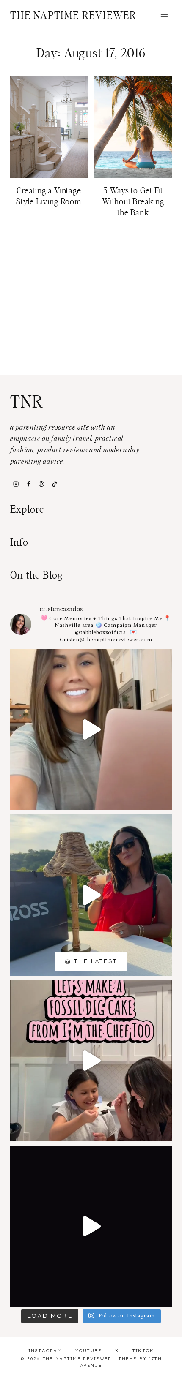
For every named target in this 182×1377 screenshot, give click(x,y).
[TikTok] (54, 483)
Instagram (45, 1350)
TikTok (143, 1350)
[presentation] (49, 127)
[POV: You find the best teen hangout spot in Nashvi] (91, 1226)
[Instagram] (15, 483)
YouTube (88, 1350)
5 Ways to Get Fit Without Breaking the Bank (133, 202)
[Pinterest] (41, 483)
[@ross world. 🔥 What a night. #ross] (91, 895)
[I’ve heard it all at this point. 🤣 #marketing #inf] (91, 729)
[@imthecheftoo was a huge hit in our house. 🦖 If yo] (91, 1060)
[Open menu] (164, 16)
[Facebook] (28, 483)
